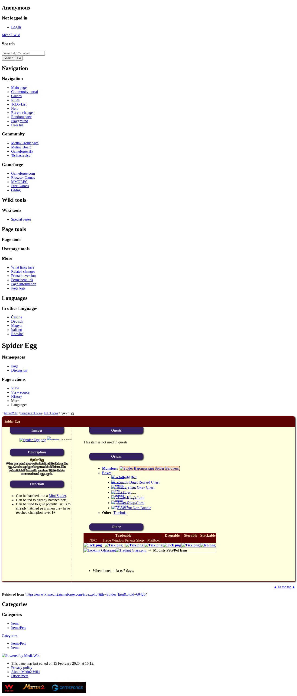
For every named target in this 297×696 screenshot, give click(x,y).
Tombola (119, 513)
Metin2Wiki (10, 413)
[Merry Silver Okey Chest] (118, 489)
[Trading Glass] (131, 550)
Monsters (109, 468)
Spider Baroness (167, 468)
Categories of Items (31, 413)
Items (15, 648)
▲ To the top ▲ (284, 587)
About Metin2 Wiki (25, 672)
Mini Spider (57, 496)
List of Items (51, 413)
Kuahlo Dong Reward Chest (138, 482)
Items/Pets (18, 643)
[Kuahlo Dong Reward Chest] (115, 484)
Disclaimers (19, 676)
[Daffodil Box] (117, 479)
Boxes (106, 473)
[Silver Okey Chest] (118, 504)
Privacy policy (21, 668)
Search (8, 43)
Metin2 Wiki (11, 35)
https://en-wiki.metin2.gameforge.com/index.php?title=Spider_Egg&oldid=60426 (85, 594)
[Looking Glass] (100, 550)
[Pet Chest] (118, 494)
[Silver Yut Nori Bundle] (120, 509)
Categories (9, 636)
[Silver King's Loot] (118, 499)
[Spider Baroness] (137, 468)
